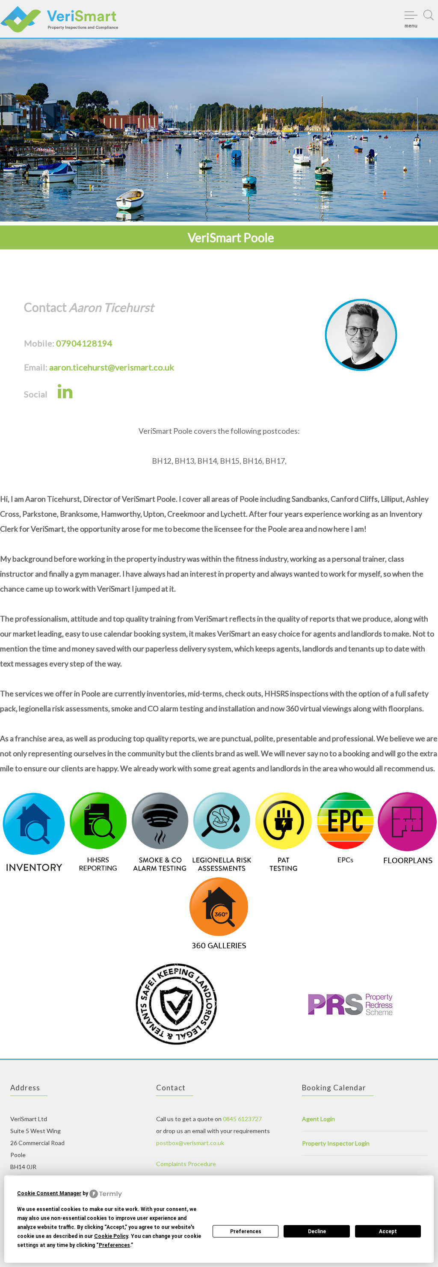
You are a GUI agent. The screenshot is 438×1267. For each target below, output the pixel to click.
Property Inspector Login (336, 1143)
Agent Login (318, 1118)
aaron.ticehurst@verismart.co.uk (111, 367)
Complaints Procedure (186, 1163)
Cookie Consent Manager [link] (49, 1193)
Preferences (245, 1231)
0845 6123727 (242, 1118)
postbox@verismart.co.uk (190, 1142)
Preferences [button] (114, 1245)
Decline (317, 1231)
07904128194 (84, 343)
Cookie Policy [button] (111, 1236)
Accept (388, 1231)
